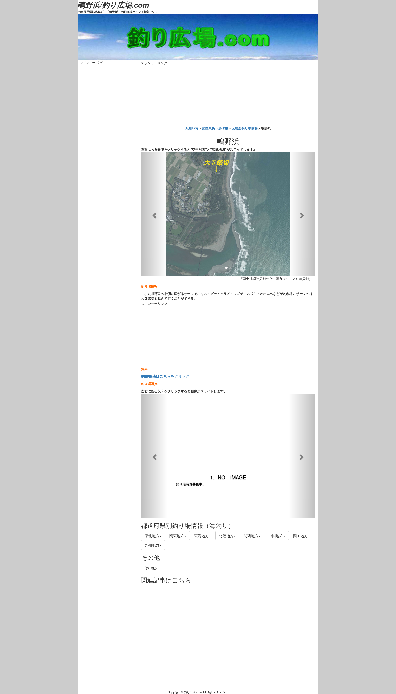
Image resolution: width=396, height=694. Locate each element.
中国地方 (275, 535)
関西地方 (251, 535)
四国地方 (300, 535)
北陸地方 (226, 535)
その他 (150, 567)
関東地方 (176, 535)
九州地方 (191, 128)
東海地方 (201, 535)
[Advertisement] (228, 95)
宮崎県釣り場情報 (215, 128)
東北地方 (152, 535)
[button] (154, 214)
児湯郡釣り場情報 (244, 128)
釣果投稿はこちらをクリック (165, 376)
